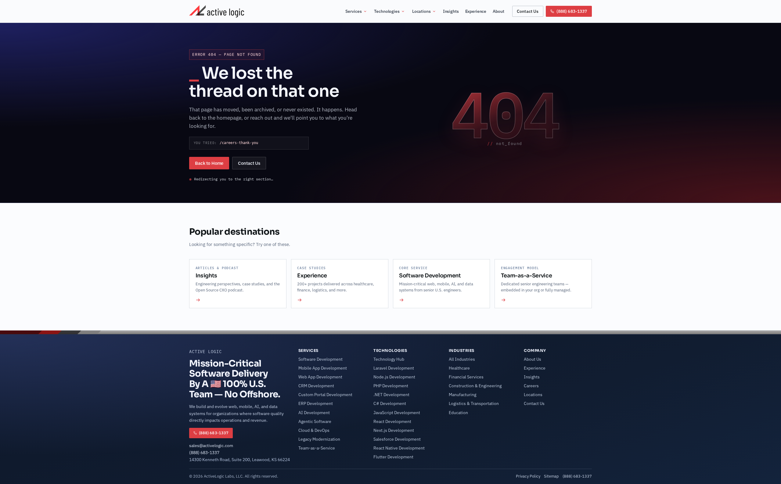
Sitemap (551, 476)
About (498, 11)
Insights (451, 11)
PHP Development (390, 385)
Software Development (320, 359)
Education (458, 412)
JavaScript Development (396, 412)
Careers (531, 385)
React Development (392, 421)
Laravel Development (393, 368)
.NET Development (391, 394)
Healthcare (459, 368)
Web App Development (320, 377)
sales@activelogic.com (211, 445)
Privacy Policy (528, 476)
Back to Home (209, 163)
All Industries (462, 359)
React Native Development (399, 448)
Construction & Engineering (475, 385)
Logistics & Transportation (474, 403)
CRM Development (316, 385)
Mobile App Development (322, 368)
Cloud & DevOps (313, 430)
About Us (532, 359)
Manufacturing (462, 394)
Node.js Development (394, 377)
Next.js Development (393, 430)
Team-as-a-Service (316, 448)
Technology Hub (388, 359)
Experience (476, 11)
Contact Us (527, 11)
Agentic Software (314, 421)
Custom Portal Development (325, 394)
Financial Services (466, 377)
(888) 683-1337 (204, 452)
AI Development (314, 412)
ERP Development (315, 403)
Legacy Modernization (319, 439)
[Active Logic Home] (216, 11)
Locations (421, 11)
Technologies (386, 11)
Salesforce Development (397, 439)
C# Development (389, 403)
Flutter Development (393, 457)
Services (353, 11)
